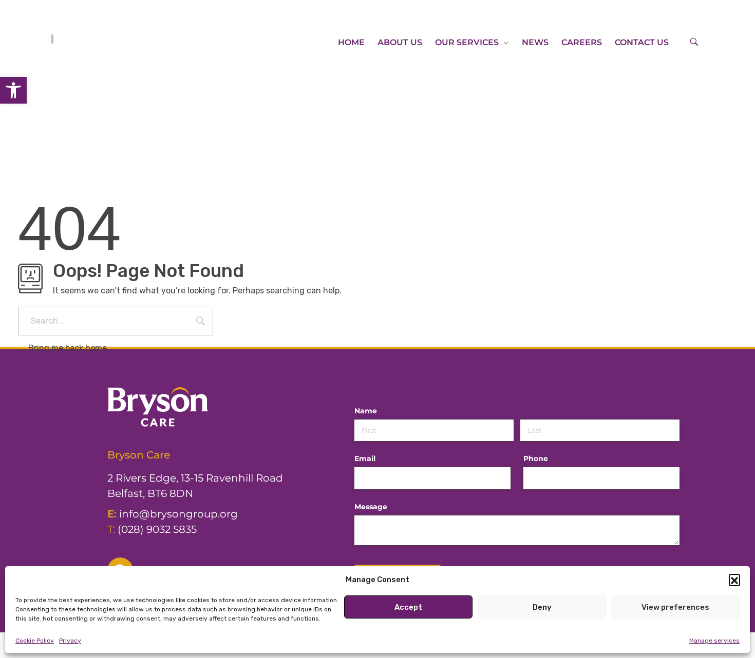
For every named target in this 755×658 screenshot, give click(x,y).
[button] (13, 90)
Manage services (714, 640)
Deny (542, 607)
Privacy (70, 640)
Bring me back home (66, 348)
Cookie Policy (34, 640)
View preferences (675, 607)
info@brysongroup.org (178, 514)
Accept (408, 607)
